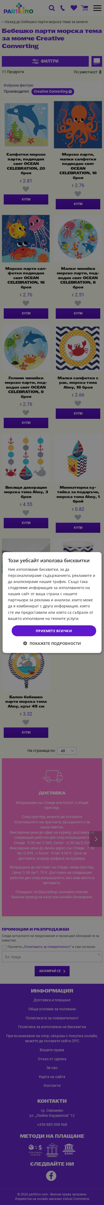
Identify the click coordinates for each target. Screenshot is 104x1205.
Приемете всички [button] (54, 630)
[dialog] (52, 602)
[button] (52, 643)
